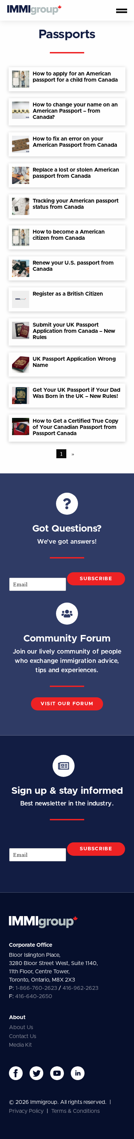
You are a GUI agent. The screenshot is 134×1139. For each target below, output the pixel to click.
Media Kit (20, 1045)
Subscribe (96, 578)
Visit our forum (67, 703)
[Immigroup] (34, 10)
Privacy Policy (26, 1111)
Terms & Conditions (75, 1111)
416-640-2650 (33, 996)
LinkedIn (78, 1073)
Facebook (16, 1073)
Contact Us (22, 1036)
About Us (21, 1027)
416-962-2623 (80, 988)
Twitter (36, 1073)
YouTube (57, 1073)
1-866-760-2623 (36, 988)
